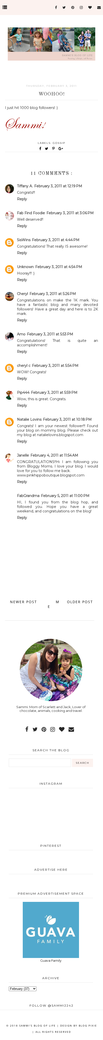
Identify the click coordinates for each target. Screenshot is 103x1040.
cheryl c (23, 365)
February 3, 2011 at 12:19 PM (58, 186)
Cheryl (22, 293)
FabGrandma (28, 495)
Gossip (59, 143)
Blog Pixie (88, 1025)
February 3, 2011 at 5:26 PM (53, 293)
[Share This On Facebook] (40, 148)
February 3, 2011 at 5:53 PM (50, 334)
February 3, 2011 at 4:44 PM (56, 240)
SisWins (23, 240)
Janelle (23, 455)
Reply (22, 199)
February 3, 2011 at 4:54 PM (58, 267)
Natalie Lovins (29, 419)
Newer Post (23, 601)
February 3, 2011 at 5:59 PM (54, 392)
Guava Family (51, 960)
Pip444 (23, 392)
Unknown (25, 267)
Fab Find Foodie (31, 213)
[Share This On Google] (61, 148)
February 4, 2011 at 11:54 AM (54, 455)
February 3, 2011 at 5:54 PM (55, 365)
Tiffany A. (25, 186)
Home (54, 604)
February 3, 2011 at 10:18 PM (67, 419)
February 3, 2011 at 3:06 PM (70, 213)
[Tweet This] (47, 148)
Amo (21, 334)
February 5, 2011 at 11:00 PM (65, 495)
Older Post (80, 601)
